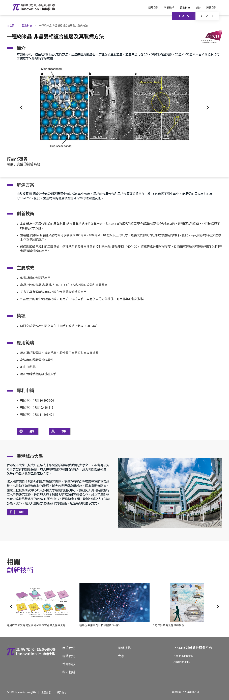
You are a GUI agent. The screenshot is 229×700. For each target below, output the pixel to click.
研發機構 (124, 648)
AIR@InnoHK (182, 661)
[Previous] (21, 107)
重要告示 (46, 692)
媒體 (198, 7)
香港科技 (185, 7)
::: (144, 7)
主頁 (12, 25)
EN (207, 16)
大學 (121, 656)
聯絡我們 (211, 7)
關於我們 (153, 7)
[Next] (217, 606)
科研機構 (169, 7)
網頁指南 (61, 692)
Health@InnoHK (183, 655)
